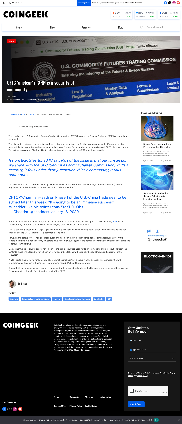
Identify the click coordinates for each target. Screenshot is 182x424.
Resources (86, 27)
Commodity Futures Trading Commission (35, 298)
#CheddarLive (21, 207)
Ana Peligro (148, 212)
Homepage (15, 114)
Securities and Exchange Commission (77, 298)
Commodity (14, 298)
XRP (109, 298)
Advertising (105, 397)
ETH (115, 221)
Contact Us (74, 397)
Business (11, 41)
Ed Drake (12, 96)
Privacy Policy (75, 406)
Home (19, 27)
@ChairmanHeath (34, 197)
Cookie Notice (91, 406)
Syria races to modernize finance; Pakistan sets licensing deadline (155, 196)
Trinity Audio (33, 127)
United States (98, 298)
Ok (156, 420)
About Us (89, 397)
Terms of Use (60, 406)
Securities (57, 298)
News (52, 27)
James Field (149, 160)
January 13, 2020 (64, 211)
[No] (178, 420)
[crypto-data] (121, 14)
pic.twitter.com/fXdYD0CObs (58, 207)
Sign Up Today (136, 404)
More (120, 27)
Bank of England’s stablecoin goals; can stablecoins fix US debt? (116, 3)
